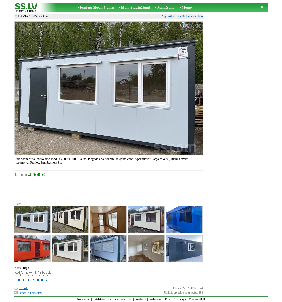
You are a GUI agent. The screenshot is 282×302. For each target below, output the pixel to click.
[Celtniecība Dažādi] (32, 219)
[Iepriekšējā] (18, 92)
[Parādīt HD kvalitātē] (109, 88)
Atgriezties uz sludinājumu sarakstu (182, 16)
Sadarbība (155, 299)
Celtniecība (21, 16)
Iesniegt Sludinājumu (97, 7)
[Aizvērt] (198, 26)
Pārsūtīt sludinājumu (31, 292)
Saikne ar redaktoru (120, 299)
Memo (187, 7)
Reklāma (140, 299)
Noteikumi (83, 299)
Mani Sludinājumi (135, 7)
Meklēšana (165, 7)
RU (263, 7)
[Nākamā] (199, 92)
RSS (167, 299)
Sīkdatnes (99, 299)
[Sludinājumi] (26, 8)
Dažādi (34, 16)
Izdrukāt (23, 288)
